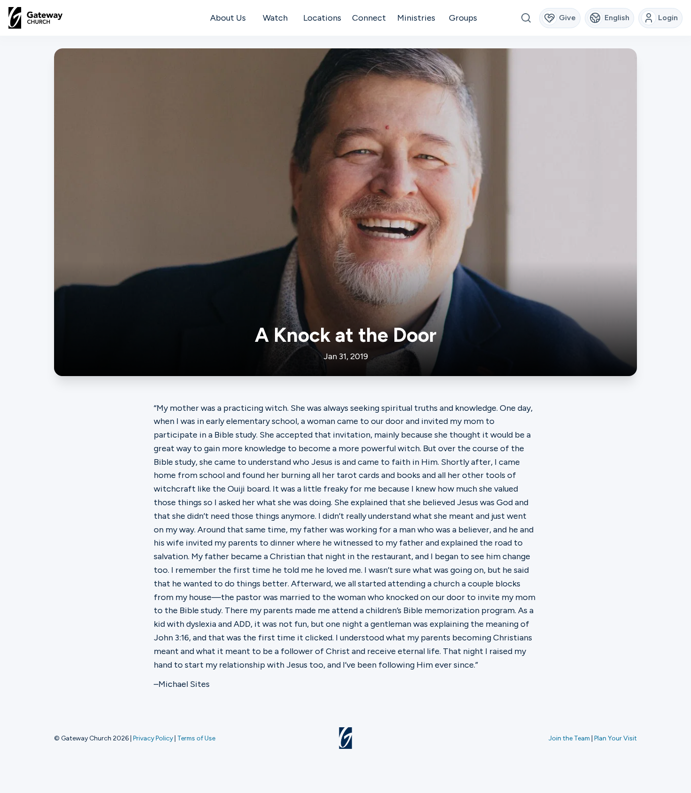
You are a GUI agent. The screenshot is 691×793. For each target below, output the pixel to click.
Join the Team (569, 738)
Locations (322, 18)
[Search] (526, 18)
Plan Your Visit (615, 738)
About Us (228, 18)
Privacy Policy (153, 738)
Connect (369, 18)
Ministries (416, 18)
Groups (463, 18)
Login (668, 17)
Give (567, 17)
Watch (275, 18)
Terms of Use (196, 738)
